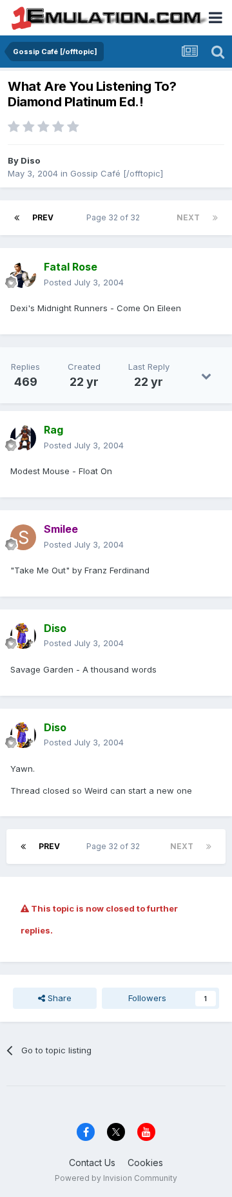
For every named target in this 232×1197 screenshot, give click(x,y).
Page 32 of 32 (115, 217)
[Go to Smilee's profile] (23, 537)
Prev (42, 217)
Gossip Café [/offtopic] (116, 173)
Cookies (145, 1162)
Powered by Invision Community (116, 1178)
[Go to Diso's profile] (23, 636)
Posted (84, 282)
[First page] (17, 217)
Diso (30, 160)
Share (58, 998)
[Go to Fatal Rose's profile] (23, 275)
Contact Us (92, 1162)
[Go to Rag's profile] (23, 438)
